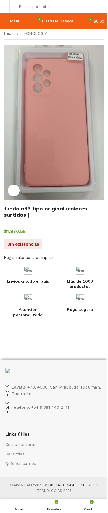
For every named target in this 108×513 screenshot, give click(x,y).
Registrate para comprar (28, 257)
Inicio (9, 33)
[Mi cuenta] (5, 6)
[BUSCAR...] (98, 6)
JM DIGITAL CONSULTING (64, 485)
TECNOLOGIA (34, 33)
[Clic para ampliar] (14, 190)
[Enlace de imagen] (34, 372)
